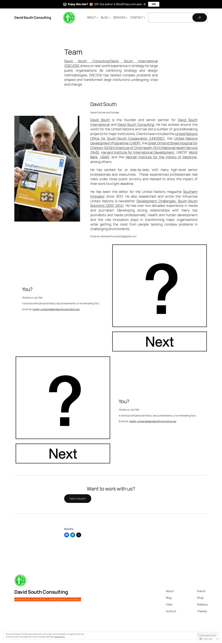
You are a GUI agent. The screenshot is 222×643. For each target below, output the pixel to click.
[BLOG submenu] (109, 17)
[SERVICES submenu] (126, 17)
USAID (104, 157)
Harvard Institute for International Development (137, 152)
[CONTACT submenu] (144, 17)
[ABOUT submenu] (97, 17)
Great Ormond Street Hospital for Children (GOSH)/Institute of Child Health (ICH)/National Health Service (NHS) (144, 148)
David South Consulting (32, 17)
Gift (154, 4)
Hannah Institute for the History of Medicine (161, 157)
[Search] (199, 17)
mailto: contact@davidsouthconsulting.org (55, 309)
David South (100, 120)
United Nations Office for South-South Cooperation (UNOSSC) (144, 136)
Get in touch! (78, 498)
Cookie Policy (59, 636)
